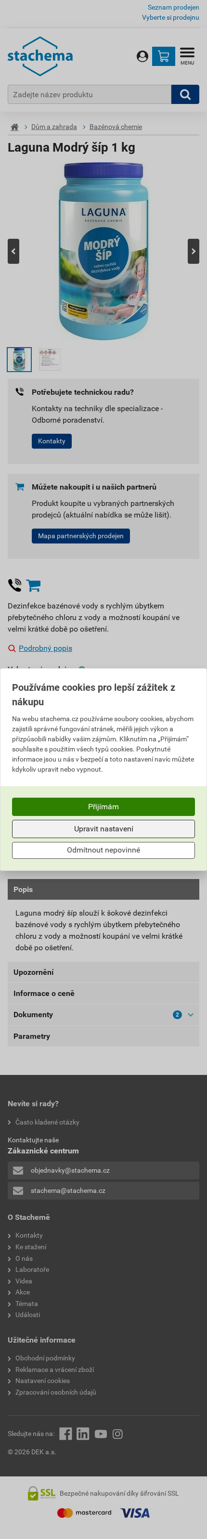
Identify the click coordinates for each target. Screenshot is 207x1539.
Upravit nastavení (103, 828)
